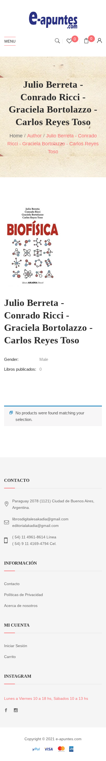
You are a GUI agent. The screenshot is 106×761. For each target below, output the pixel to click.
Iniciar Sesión (15, 646)
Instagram (16, 711)
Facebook (6, 711)
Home (16, 135)
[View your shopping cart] (86, 41)
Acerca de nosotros (21, 605)
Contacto (12, 584)
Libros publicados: (20, 369)
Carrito (10, 656)
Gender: (11, 359)
